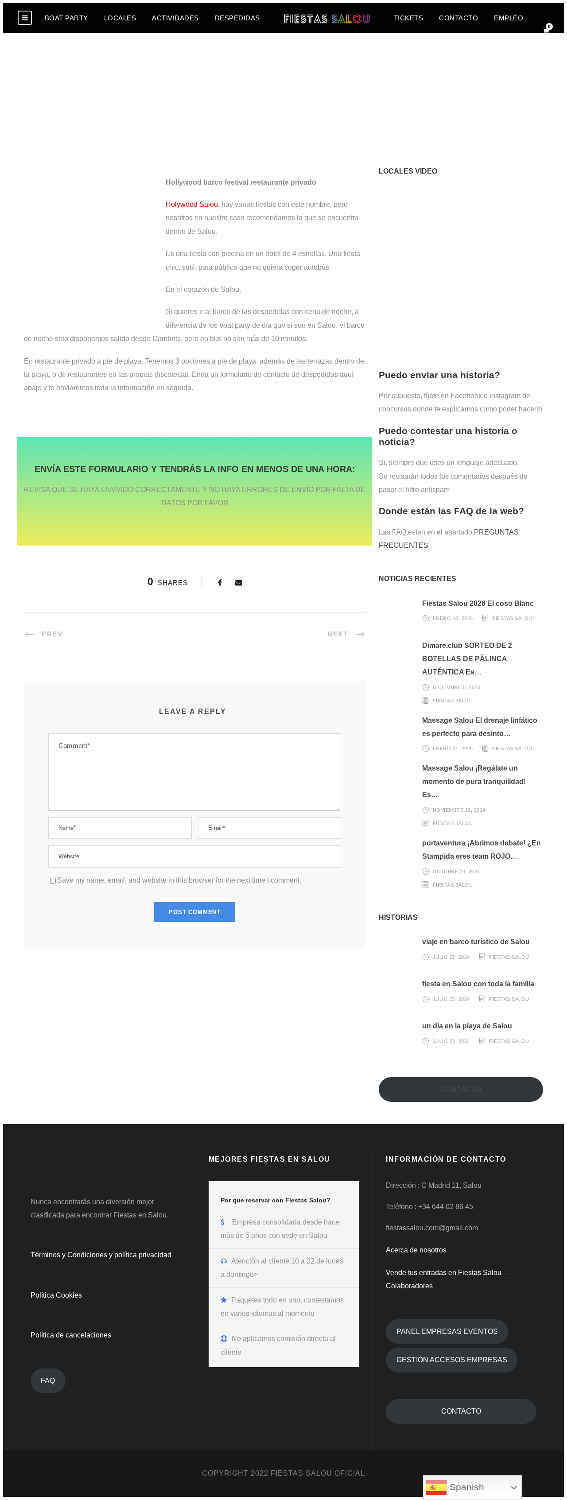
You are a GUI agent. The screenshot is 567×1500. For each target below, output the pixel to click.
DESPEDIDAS (237, 18)
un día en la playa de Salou (467, 1026)
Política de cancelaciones (71, 1335)
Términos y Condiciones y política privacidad (101, 1255)
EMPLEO (508, 18)
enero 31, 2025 (453, 748)
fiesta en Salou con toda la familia (478, 984)
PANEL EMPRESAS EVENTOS (447, 1331)
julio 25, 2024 (451, 999)
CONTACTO (458, 18)
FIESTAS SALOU (512, 618)
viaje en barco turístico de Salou (476, 942)
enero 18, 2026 (453, 618)
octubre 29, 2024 (456, 871)
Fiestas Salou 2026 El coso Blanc (478, 603)
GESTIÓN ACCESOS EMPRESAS (451, 1360)
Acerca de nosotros (416, 1250)
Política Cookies (56, 1295)
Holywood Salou (192, 204)
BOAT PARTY (66, 18)
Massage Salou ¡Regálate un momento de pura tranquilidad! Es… (474, 781)
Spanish (465, 1487)
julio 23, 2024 (451, 1041)
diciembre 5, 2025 (457, 687)
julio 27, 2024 (451, 957)
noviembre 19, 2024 (459, 810)
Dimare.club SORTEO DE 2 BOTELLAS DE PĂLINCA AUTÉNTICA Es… (467, 659)
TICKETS (408, 18)
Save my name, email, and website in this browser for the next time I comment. (179, 880)
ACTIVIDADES (175, 18)
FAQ (48, 1380)
